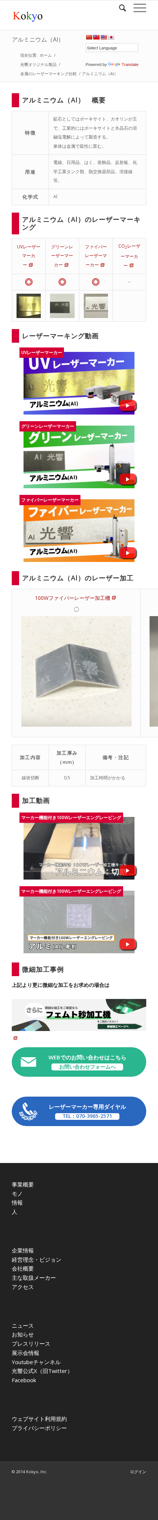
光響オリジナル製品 (38, 64)
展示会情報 (25, 1352)
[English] (103, 37)
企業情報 (23, 1250)
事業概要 (23, 1184)
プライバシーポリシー (39, 1428)
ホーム (46, 55)
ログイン (138, 1471)
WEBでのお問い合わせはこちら (87, 1061)
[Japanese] (111, 37)
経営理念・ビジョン (36, 1259)
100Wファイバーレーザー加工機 (72, 597)
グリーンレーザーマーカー (62, 256)
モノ (17, 1193)
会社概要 (23, 1268)
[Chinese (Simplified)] (89, 37)
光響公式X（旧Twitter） (42, 1370)
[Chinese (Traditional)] (96, 37)
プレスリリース (31, 1343)
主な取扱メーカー (34, 1277)
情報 (17, 1202)
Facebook (24, 1380)
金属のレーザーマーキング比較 (48, 73)
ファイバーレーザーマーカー (96, 256)
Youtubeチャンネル (36, 1362)
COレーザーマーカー (129, 256)
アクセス (23, 1286)
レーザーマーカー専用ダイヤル (87, 1111)
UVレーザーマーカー (28, 256)
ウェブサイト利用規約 (39, 1418)
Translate (130, 64)
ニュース (23, 1325)
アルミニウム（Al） (38, 39)
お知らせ (23, 1334)
